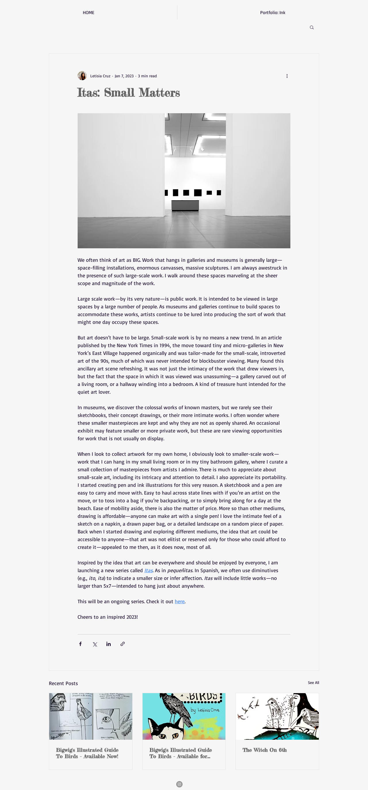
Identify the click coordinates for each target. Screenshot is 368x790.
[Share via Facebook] (80, 644)
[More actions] (286, 75)
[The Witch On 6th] (277, 716)
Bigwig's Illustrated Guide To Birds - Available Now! (87, 753)
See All (313, 682)
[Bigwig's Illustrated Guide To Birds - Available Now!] (90, 716)
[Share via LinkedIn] (108, 644)
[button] (312, 27)
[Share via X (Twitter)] (94, 644)
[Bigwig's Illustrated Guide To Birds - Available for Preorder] (184, 716)
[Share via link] (122, 644)
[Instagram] (179, 784)
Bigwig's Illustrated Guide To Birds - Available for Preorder (181, 753)
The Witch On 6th (265, 750)
